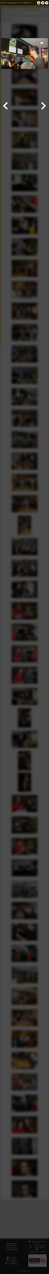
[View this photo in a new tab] (42, 3)
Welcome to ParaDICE (30, 3)
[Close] (46, 3)
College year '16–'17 (14, 3)
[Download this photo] (38, 3)
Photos (3, 3)
